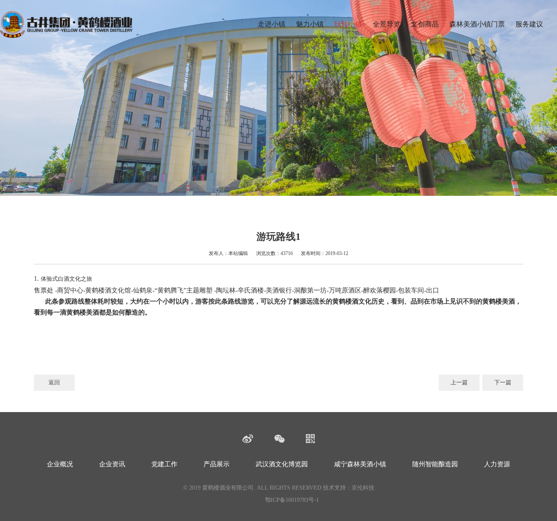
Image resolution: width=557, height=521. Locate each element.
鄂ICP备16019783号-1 (292, 500)
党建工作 (164, 464)
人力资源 (497, 464)
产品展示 (216, 464)
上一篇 (459, 382)
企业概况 (60, 464)
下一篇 (502, 382)
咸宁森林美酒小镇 (360, 464)
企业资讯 (112, 464)
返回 (54, 382)
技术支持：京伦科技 (348, 488)
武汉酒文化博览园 (282, 464)
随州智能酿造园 (435, 464)
